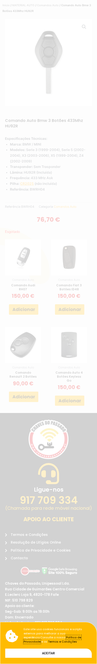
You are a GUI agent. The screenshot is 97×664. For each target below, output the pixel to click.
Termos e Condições (62, 642)
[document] (48, 332)
